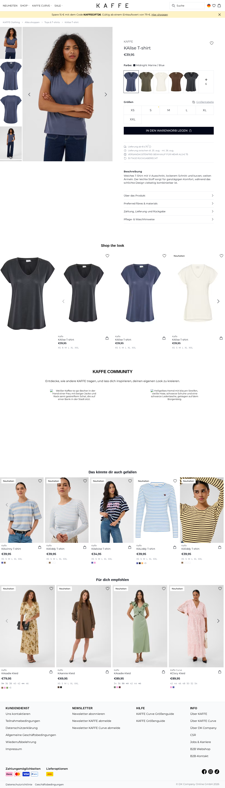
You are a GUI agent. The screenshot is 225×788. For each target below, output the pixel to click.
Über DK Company (203, 728)
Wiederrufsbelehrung (21, 742)
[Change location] (209, 5)
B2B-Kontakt (199, 756)
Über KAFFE (198, 714)
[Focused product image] (67, 94)
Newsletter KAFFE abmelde (91, 721)
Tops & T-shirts (52, 22)
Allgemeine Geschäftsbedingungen (31, 735)
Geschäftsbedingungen (49, 784)
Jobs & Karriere (200, 742)
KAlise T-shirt (72, 22)
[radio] (133, 110)
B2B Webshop (200, 749)
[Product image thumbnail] (11, 42)
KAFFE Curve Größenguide (155, 714)
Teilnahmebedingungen (23, 721)
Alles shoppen (32, 22)
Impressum (14, 749)
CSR (193, 735)
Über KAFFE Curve (203, 721)
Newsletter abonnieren (88, 714)
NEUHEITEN (10, 5)
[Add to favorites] (211, 43)
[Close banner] (219, 14)
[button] (169, 196)
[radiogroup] (169, 115)
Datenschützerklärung (22, 728)
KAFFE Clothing (11, 22)
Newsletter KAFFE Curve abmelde (96, 728)
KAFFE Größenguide (150, 721)
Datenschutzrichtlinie (19, 784)
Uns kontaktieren (18, 714)
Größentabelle (205, 102)
